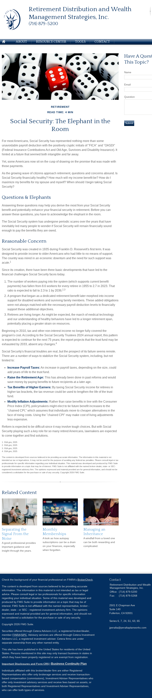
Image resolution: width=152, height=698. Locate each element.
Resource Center (51, 42)
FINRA (16, 634)
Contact (102, 42)
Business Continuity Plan (69, 663)
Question (129, 96)
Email (127, 84)
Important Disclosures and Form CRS (25, 663)
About (21, 42)
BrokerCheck (85, 579)
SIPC (24, 634)
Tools (80, 42)
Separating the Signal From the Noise (15, 534)
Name (127, 72)
